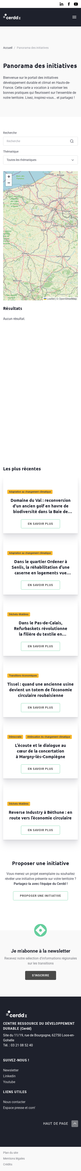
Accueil (7, 47)
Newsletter (10, 1070)
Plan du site (10, 1153)
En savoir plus (44, 524)
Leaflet (50, 298)
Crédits (7, 1164)
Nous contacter (14, 1102)
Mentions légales (14, 1158)
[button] (9, 177)
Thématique (10, 151)
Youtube (9, 1082)
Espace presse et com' (19, 1108)
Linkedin (9, 1076)
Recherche (10, 132)
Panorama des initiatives (33, 47)
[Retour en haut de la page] (74, 1123)
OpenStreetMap (68, 298)
